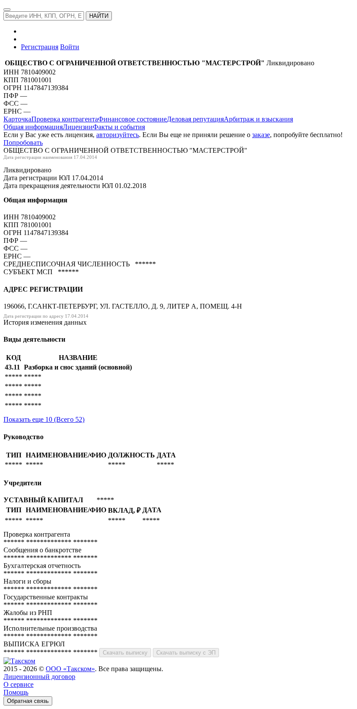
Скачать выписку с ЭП (186, 652)
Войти (69, 46)
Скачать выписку (125, 652)
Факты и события (119, 127)
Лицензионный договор (39, 676)
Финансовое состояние (132, 119)
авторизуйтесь (117, 134)
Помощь (15, 692)
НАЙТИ (98, 16)
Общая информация (33, 127)
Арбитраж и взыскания (258, 119)
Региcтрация (39, 46)
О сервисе (18, 684)
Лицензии (78, 127)
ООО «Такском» (70, 668)
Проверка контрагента (64, 119)
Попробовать (23, 142)
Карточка (17, 119)
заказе (261, 134)
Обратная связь (28, 701)
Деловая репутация (195, 119)
